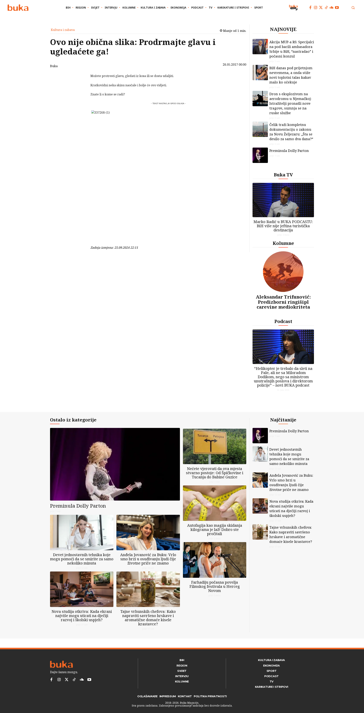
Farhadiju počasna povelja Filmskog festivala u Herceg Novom (214, 586)
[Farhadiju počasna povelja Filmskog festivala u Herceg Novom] (214, 560)
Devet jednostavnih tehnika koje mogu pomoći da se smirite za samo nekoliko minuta (81, 559)
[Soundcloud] (331, 7)
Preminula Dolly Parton (289, 150)
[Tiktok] (326, 7)
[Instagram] (316, 7)
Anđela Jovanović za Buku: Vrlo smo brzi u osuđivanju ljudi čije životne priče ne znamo (148, 559)
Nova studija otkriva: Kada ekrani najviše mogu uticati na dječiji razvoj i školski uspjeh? (82, 615)
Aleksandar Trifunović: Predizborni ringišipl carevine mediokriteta (283, 302)
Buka (54, 66)
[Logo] (18, 7)
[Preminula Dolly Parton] (260, 155)
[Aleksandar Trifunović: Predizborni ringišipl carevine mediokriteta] (283, 271)
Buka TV (283, 174)
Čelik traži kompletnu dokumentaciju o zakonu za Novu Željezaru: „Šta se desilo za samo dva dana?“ (291, 131)
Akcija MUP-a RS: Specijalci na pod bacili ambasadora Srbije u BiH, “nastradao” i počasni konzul (291, 49)
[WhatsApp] (80, 104)
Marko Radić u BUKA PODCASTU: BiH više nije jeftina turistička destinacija (283, 226)
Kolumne (283, 243)
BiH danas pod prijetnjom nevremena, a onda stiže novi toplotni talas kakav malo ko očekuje (290, 75)
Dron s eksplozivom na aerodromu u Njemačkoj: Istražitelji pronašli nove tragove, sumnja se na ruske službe (290, 103)
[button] (353, 7)
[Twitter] (321, 7)
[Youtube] (337, 7)
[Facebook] (310, 7)
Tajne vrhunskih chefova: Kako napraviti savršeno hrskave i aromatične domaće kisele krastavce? (148, 618)
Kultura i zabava (63, 29)
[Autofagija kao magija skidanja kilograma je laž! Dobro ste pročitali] (214, 503)
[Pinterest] (80, 95)
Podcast (283, 321)
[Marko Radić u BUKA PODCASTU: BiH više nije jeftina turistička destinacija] (283, 200)
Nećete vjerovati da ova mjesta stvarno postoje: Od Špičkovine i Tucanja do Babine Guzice (214, 473)
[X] (80, 86)
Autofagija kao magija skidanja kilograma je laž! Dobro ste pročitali (214, 529)
